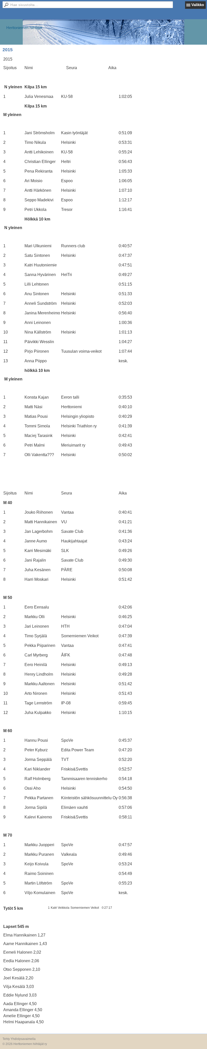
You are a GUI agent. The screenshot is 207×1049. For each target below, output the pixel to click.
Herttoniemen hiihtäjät (24, 27)
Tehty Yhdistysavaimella (19, 1039)
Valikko (197, 5)
